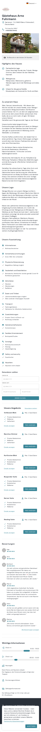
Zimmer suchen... (20, 398)
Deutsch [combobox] (32, 3)
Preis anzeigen (30, 425)
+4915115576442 (11, 30)
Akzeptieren (31, 726)
